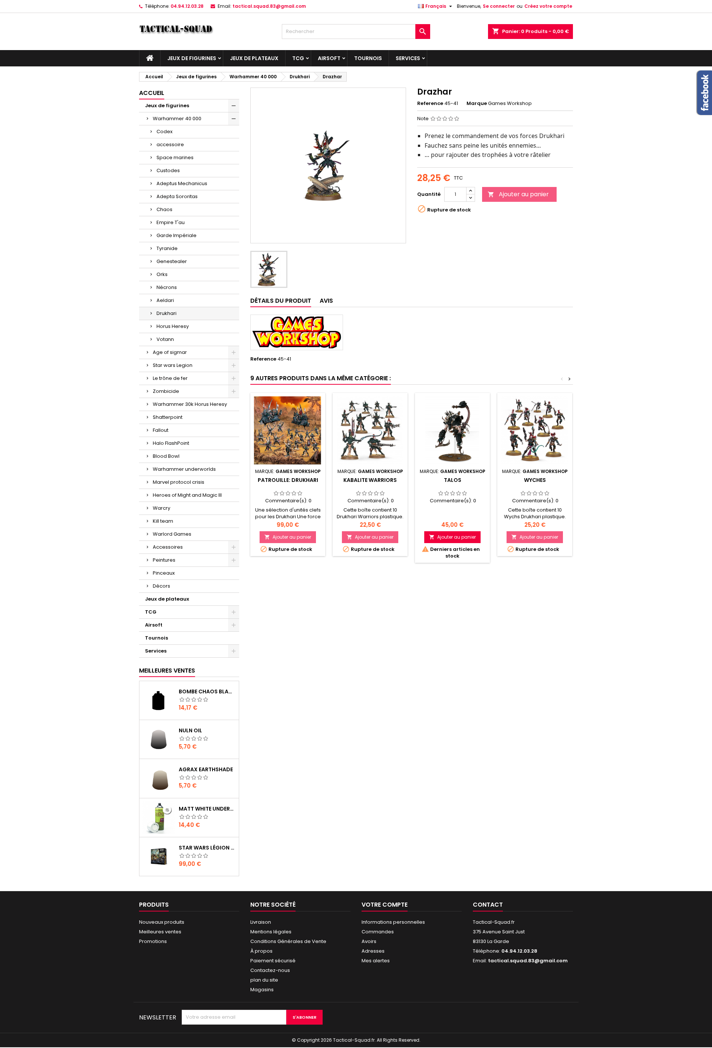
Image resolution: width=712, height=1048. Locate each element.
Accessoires (168, 547)
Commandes (378, 931)
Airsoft (329, 58)
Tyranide (167, 248)
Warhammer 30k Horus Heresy (190, 404)
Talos (452, 480)
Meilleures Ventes (167, 670)
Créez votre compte (548, 6)
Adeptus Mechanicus (181, 183)
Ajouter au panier (518, 194)
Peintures (164, 560)
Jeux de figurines (191, 58)
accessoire (170, 144)
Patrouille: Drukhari (288, 480)
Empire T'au (170, 222)
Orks (162, 274)
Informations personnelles (393, 922)
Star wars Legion (172, 365)
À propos (261, 951)
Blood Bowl (166, 456)
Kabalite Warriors (370, 480)
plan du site (264, 979)
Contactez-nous (270, 970)
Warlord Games (172, 534)
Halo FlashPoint (171, 443)
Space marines (175, 157)
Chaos (164, 209)
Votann (165, 339)
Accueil (151, 93)
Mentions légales (270, 931)
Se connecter (499, 6)
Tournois (368, 58)
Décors (161, 585)
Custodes (168, 170)
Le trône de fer (170, 378)
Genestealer (171, 261)
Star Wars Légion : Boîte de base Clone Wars (207, 848)
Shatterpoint (167, 417)
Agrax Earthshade (206, 769)
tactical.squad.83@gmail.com (269, 6)
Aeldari (165, 300)
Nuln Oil (190, 730)
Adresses (373, 951)
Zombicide (166, 391)
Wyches (535, 480)
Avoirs (369, 941)
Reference (430, 103)
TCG (298, 58)
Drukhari (166, 313)
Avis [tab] (326, 300)
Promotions (153, 941)
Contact (488, 904)
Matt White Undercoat (207, 809)
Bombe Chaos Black (207, 691)
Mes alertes (376, 960)
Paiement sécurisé (273, 960)
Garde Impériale (176, 235)
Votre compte (385, 904)
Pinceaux (164, 572)
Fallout (160, 430)
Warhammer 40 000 (177, 118)
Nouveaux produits (161, 922)
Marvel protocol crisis (178, 482)
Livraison (260, 922)
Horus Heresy (172, 326)
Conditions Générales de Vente (288, 941)
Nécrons (166, 287)
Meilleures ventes (160, 931)
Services (408, 58)
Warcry (161, 508)
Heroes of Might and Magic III (187, 495)
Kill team (163, 521)
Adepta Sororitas (177, 196)
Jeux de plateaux (254, 58)
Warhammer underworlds (184, 469)
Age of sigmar (170, 352)
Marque (477, 103)
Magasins (262, 989)
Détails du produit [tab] (280, 300)
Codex (164, 131)
